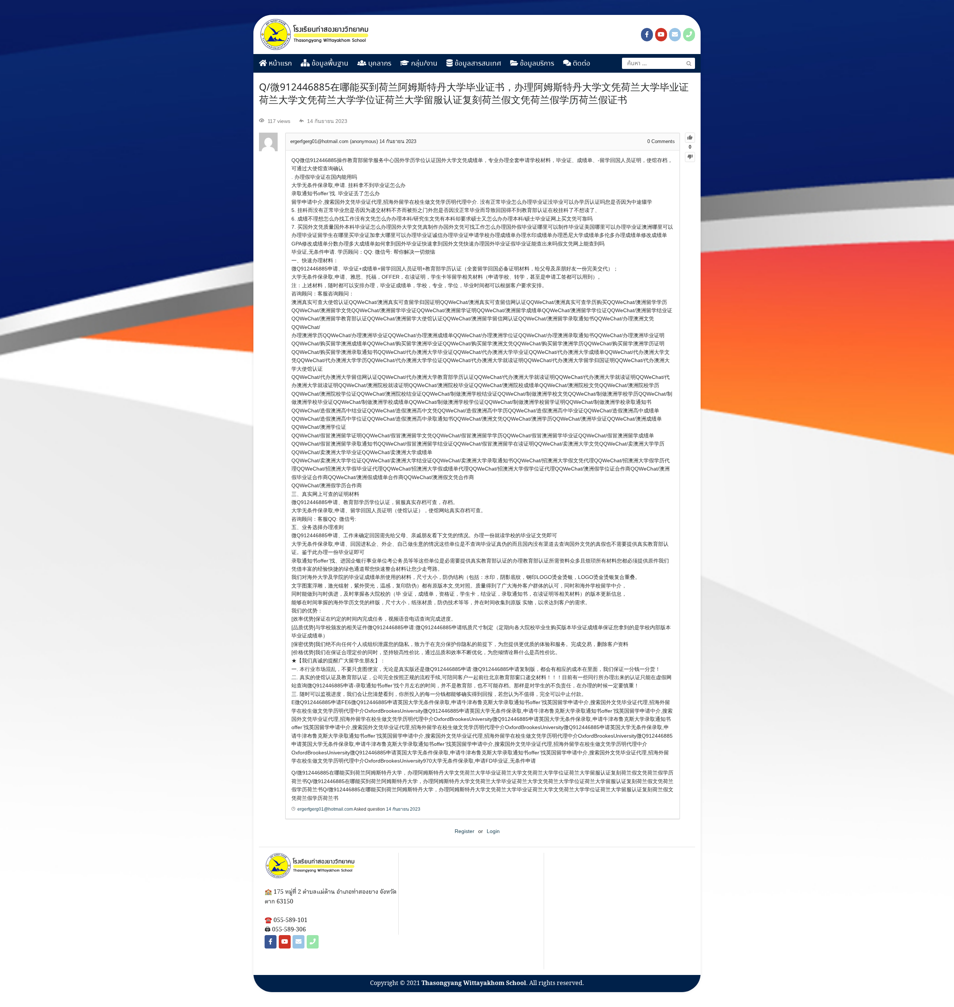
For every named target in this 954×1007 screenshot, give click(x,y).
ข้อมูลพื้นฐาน (329, 63)
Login (493, 831)
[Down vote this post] (690, 157)
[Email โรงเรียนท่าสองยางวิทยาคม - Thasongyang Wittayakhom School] (675, 34)
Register (464, 831)
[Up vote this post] (690, 138)
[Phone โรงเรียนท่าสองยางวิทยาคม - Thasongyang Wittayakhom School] (689, 34)
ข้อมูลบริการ (536, 63)
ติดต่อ (580, 63)
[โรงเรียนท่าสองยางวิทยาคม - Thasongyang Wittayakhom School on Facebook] (647, 34)
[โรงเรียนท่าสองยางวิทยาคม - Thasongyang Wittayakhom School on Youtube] (661, 34)
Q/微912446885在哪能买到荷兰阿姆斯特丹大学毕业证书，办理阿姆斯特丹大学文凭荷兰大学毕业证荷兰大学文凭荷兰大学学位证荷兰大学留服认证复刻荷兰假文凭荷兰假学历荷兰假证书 (474, 94)
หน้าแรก (279, 63)
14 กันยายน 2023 (403, 809)
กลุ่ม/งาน (423, 63)
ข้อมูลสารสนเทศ (477, 63)
